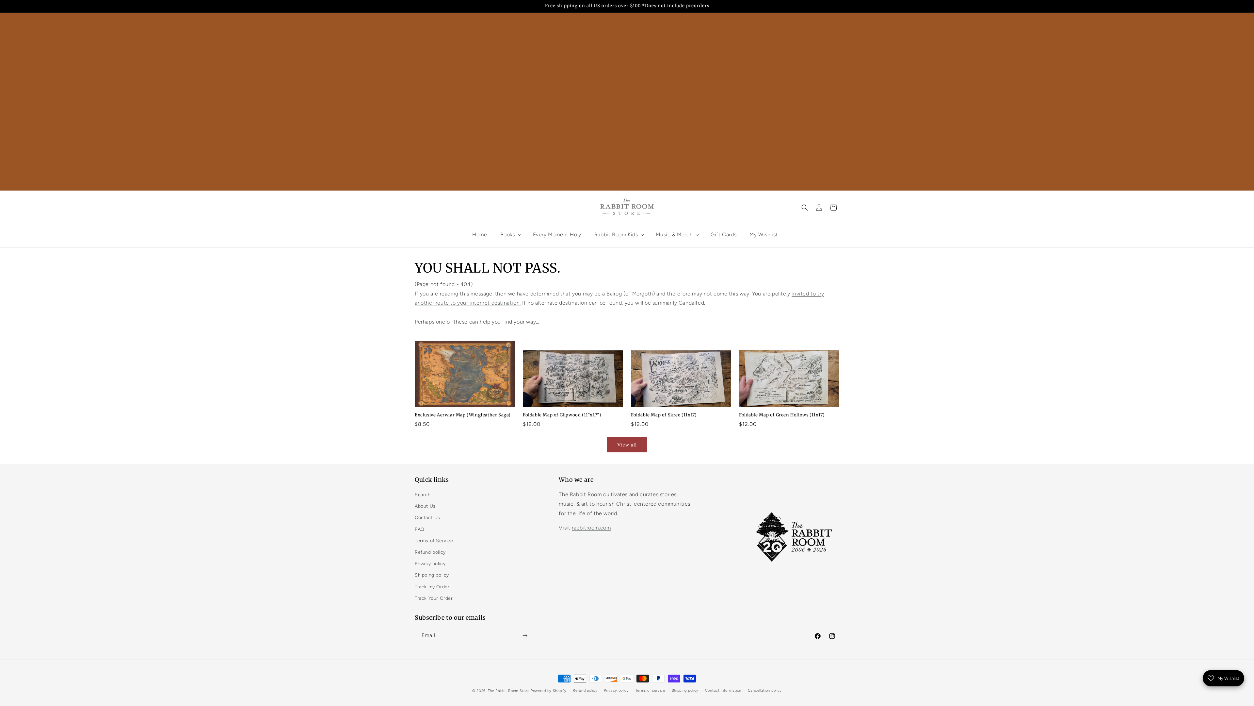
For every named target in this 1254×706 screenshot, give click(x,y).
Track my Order (432, 587)
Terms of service (650, 690)
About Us (425, 506)
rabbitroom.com (591, 528)
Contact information (723, 690)
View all (627, 444)
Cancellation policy (765, 690)
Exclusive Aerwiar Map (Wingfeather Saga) (463, 415)
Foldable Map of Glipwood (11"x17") (562, 415)
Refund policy (430, 552)
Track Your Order (434, 598)
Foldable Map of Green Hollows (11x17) (782, 415)
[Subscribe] (525, 635)
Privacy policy (430, 563)
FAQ (420, 529)
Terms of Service (434, 541)
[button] (804, 207)
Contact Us (427, 517)
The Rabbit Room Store (509, 691)
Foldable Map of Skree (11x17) (664, 415)
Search (423, 494)
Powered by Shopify (549, 691)
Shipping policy (432, 575)
